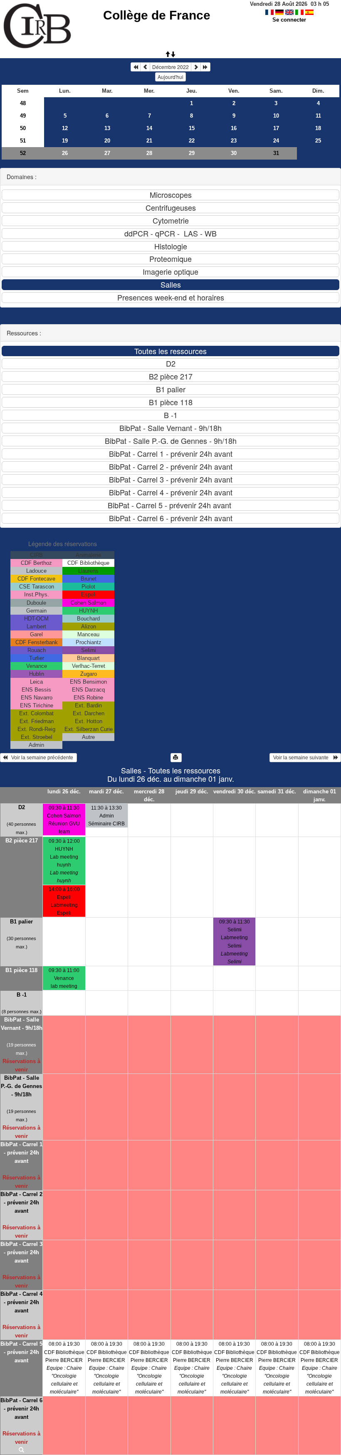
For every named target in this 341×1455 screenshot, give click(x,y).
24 (276, 141)
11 (318, 116)
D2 (21, 807)
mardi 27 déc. (106, 791)
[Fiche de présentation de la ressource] (21, 1450)
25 (318, 141)
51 (23, 141)
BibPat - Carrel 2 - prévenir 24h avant (21, 1202)
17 (276, 128)
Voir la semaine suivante (303, 758)
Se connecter (289, 20)
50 (23, 128)
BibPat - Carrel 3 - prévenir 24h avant (21, 1252)
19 (65, 141)
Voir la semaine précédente (40, 758)
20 (107, 141)
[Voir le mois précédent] (145, 66)
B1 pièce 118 (21, 970)
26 (65, 153)
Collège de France (156, 15)
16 (234, 128)
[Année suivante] (205, 66)
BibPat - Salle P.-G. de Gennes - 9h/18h (21, 1086)
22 (192, 141)
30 (234, 153)
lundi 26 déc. (64, 791)
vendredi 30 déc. (234, 791)
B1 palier (21, 921)
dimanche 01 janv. (319, 795)
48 (23, 103)
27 (107, 153)
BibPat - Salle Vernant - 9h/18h (21, 1024)
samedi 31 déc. (276, 791)
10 (276, 116)
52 (23, 153)
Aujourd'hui (170, 76)
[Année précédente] (136, 66)
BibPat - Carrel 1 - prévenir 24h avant (21, 1152)
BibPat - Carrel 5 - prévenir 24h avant (21, 1352)
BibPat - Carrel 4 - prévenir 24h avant (21, 1302)
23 (234, 141)
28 (149, 153)
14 (149, 128)
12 (65, 128)
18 (318, 128)
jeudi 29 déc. (191, 791)
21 (149, 141)
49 (23, 116)
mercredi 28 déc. (149, 795)
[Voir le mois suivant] (196, 66)
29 (192, 153)
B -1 (22, 995)
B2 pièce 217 (21, 840)
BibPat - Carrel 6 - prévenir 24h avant (21, 1408)
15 (192, 128)
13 (107, 128)
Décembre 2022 (170, 66)
